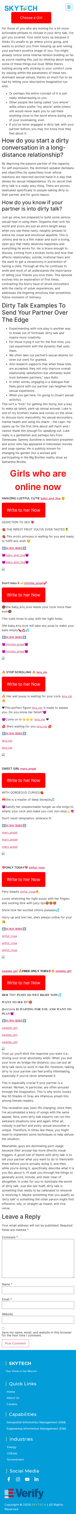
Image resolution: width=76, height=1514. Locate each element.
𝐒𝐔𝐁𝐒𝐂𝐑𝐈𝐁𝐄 (14, 548)
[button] (69, 7)
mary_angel (28, 768)
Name (7, 1284)
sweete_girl (10, 971)
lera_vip (42, 672)
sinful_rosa (37, 867)
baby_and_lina (51, 498)
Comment (10, 1237)
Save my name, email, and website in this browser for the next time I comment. (37, 1334)
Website (7, 1314)
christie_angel (33, 583)
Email (7, 1299)
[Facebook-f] (8, 1479)
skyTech (20, 1363)
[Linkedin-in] (36, 1479)
